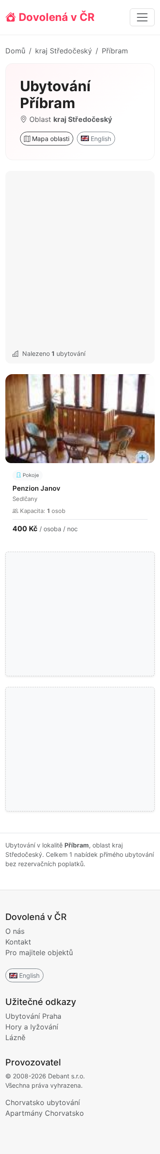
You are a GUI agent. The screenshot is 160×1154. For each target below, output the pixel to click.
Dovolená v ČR (55, 17)
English (101, 138)
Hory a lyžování (31, 1026)
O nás (14, 931)
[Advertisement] (80, 261)
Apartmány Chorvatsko (44, 1113)
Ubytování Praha (33, 1016)
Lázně (15, 1037)
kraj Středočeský (63, 50)
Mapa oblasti (49, 138)
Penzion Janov (36, 488)
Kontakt (18, 941)
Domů (15, 50)
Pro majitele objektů (39, 952)
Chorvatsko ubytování (42, 1102)
